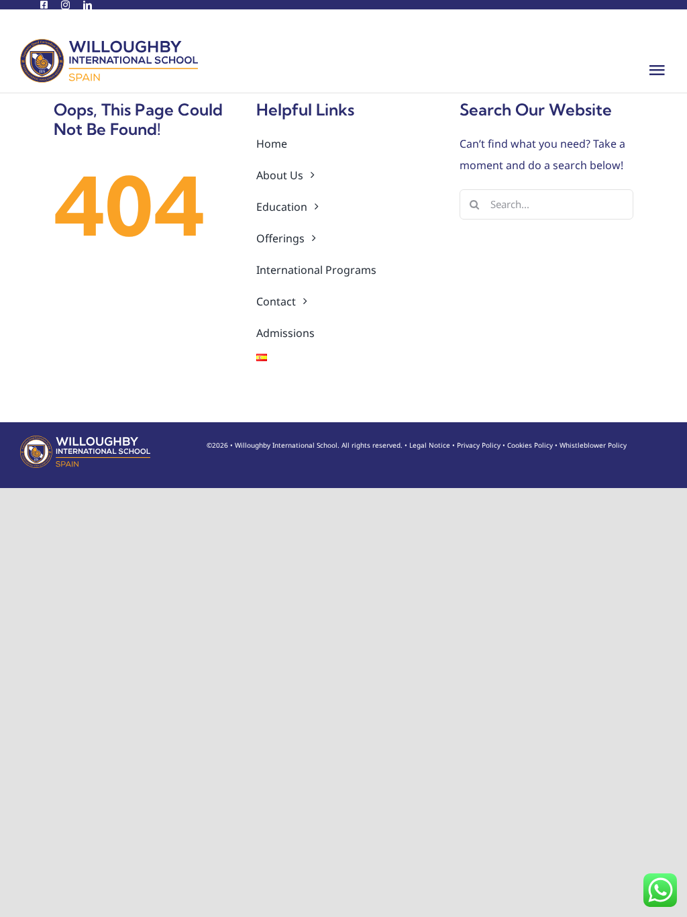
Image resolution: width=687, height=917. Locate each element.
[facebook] (44, 5)
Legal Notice (429, 445)
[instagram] (65, 5)
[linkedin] (87, 5)
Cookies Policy (530, 445)
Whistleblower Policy (593, 445)
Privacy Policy (478, 445)
